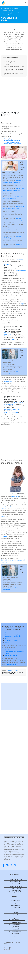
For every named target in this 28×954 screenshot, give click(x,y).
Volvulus (6, 332)
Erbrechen (4, 509)
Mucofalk (7, 638)
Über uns (6, 948)
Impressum (7, 949)
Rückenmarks (8, 381)
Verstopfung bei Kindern (11, 62)
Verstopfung (18, 12)
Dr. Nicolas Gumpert (12, 670)
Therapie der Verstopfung (11, 142)
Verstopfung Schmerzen (12, 640)
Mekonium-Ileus (9, 336)
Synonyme (7, 64)
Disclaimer (13, 948)
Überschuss (14, 412)
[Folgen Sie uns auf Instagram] (15, 865)
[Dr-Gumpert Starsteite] (3, 3)
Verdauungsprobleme (8, 12)
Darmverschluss (21, 270)
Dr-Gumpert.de (5, 8)
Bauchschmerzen (10, 507)
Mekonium (14, 339)
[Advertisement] (14, 93)
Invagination (7, 334)
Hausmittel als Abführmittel (13, 636)
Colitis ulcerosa (8, 404)
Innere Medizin (14, 8)
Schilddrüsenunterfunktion (12, 409)
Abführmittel (8, 642)
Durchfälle (4, 536)
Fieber (3, 516)
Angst (22, 304)
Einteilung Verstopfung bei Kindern (14, 66)
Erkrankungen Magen (8, 10)
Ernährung (7, 264)
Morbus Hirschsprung (20, 402)
